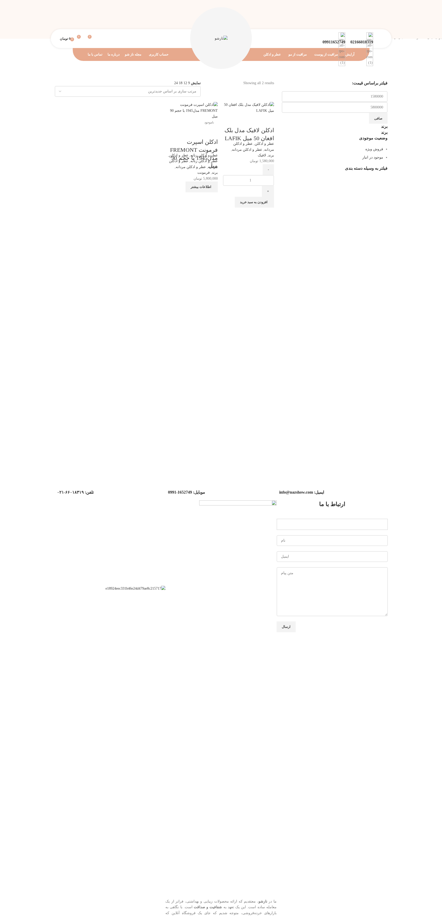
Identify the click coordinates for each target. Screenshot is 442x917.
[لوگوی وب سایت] (221, 38)
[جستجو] (99, 39)
